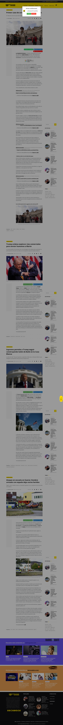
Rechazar (33, 13)
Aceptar (29, 13)
